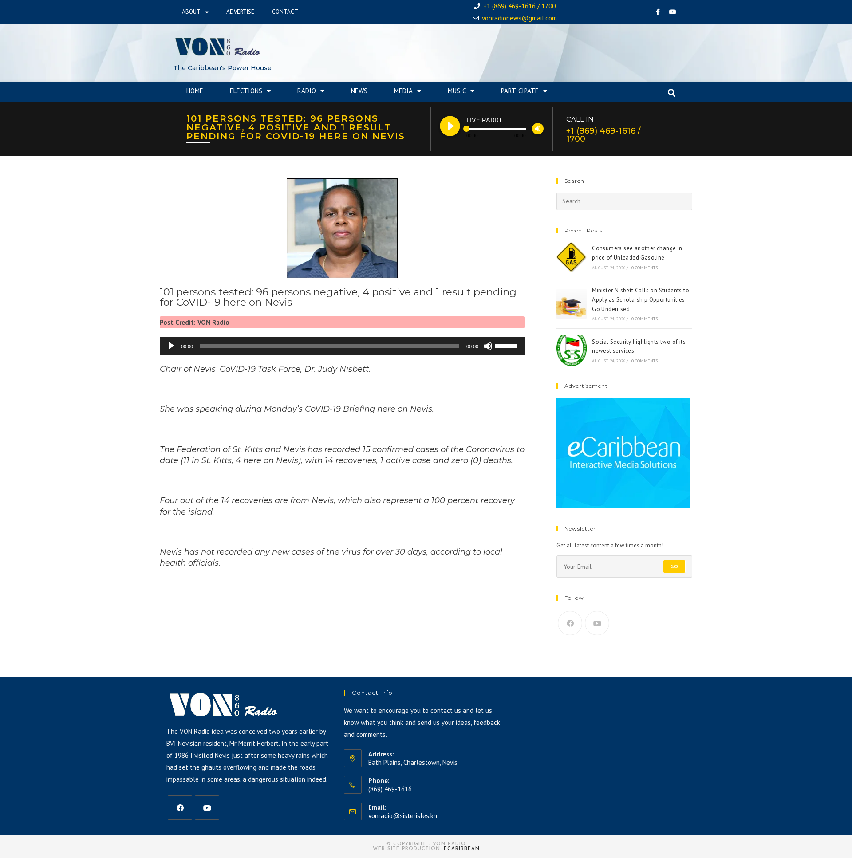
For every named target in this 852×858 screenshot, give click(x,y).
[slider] (507, 345)
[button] (672, 93)
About (191, 12)
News (359, 91)
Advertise (240, 12)
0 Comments (644, 268)
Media (403, 91)
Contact (285, 12)
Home (194, 91)
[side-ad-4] (623, 453)
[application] (342, 346)
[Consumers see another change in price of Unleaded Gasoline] (571, 257)
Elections (246, 91)
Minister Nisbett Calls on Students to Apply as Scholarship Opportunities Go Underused (640, 300)
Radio (306, 91)
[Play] (171, 346)
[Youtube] (673, 12)
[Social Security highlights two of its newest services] (571, 350)
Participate (520, 91)
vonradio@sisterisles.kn (402, 815)
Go (674, 566)
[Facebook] (658, 12)
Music (457, 91)
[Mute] (488, 346)
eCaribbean (462, 848)
